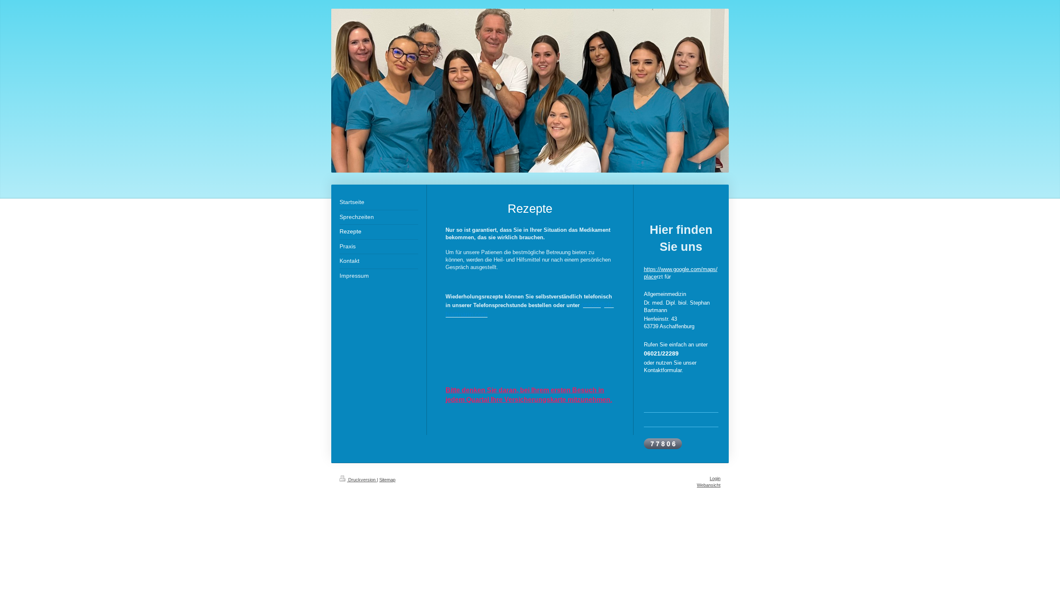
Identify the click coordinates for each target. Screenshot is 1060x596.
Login (715, 478)
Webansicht (708, 485)
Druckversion (362, 479)
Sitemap (387, 479)
